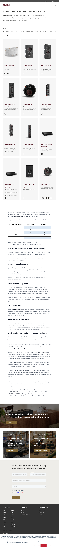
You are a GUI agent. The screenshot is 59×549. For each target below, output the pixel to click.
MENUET (4, 519)
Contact (41, 514)
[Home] (6, 5)
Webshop (23, 512)
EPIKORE (28, 31)
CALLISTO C (5, 521)
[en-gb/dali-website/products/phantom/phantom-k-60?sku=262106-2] (46, 198)
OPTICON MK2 (5, 522)
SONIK (4, 526)
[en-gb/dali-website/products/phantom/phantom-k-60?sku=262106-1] (44, 198)
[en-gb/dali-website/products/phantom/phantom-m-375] (11, 130)
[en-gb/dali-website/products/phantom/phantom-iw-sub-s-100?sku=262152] (23, 198)
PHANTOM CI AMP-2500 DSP (16, 394)
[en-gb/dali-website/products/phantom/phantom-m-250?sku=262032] (42, 114)
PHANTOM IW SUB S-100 (13, 392)
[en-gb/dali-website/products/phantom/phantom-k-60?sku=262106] (42, 198)
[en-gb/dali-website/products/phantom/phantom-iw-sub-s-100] (29, 171)
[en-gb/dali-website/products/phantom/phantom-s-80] (29, 51)
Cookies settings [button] (36, 545)
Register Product (42, 512)
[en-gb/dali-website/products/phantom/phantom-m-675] (29, 130)
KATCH (46, 31)
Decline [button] (49, 545)
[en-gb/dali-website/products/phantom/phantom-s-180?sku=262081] (42, 73)
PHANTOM (13, 524)
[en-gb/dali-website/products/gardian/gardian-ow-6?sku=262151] (7, 73)
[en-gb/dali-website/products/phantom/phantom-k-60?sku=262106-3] (49, 198)
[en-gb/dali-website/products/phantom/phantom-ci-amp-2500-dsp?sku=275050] (42, 154)
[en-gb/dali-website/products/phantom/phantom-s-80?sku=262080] (23, 73)
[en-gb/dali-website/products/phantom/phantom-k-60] (48, 171)
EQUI (32, 31)
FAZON (36, 31)
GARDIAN (42, 31)
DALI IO (17, 31)
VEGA (12, 517)
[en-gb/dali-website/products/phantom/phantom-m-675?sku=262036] (23, 154)
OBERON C (13, 512)
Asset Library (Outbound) (25, 514)
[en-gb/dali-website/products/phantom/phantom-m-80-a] (29, 90)
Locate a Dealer (42, 510)
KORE (51, 31)
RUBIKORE (5, 515)
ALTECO (12, 31)
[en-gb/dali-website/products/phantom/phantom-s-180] (48, 51)
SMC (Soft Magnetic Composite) (15, 346)
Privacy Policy (43, 538)
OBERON (12, 510)
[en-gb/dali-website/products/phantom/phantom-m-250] (48, 90)
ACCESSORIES (6, 31)
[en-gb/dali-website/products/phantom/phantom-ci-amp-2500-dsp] (48, 130)
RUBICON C (5, 517)
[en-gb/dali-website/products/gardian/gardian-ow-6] (11, 51)
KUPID (55, 31)
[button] (30, 203)
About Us (22, 510)
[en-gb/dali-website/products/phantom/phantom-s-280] (11, 90)
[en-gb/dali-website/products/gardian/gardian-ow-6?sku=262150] (5, 73)
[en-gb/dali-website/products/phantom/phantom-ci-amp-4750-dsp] (11, 171)
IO (11, 521)
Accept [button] (43, 545)
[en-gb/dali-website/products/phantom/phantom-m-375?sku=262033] (5, 154)
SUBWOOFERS (13, 526)
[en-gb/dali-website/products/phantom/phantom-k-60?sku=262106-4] (51, 198)
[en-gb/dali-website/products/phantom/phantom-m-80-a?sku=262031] (23, 114)
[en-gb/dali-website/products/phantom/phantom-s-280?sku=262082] (5, 114)
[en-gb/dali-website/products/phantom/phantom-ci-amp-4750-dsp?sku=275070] (5, 198)
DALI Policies (42, 515)
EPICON (22, 31)
